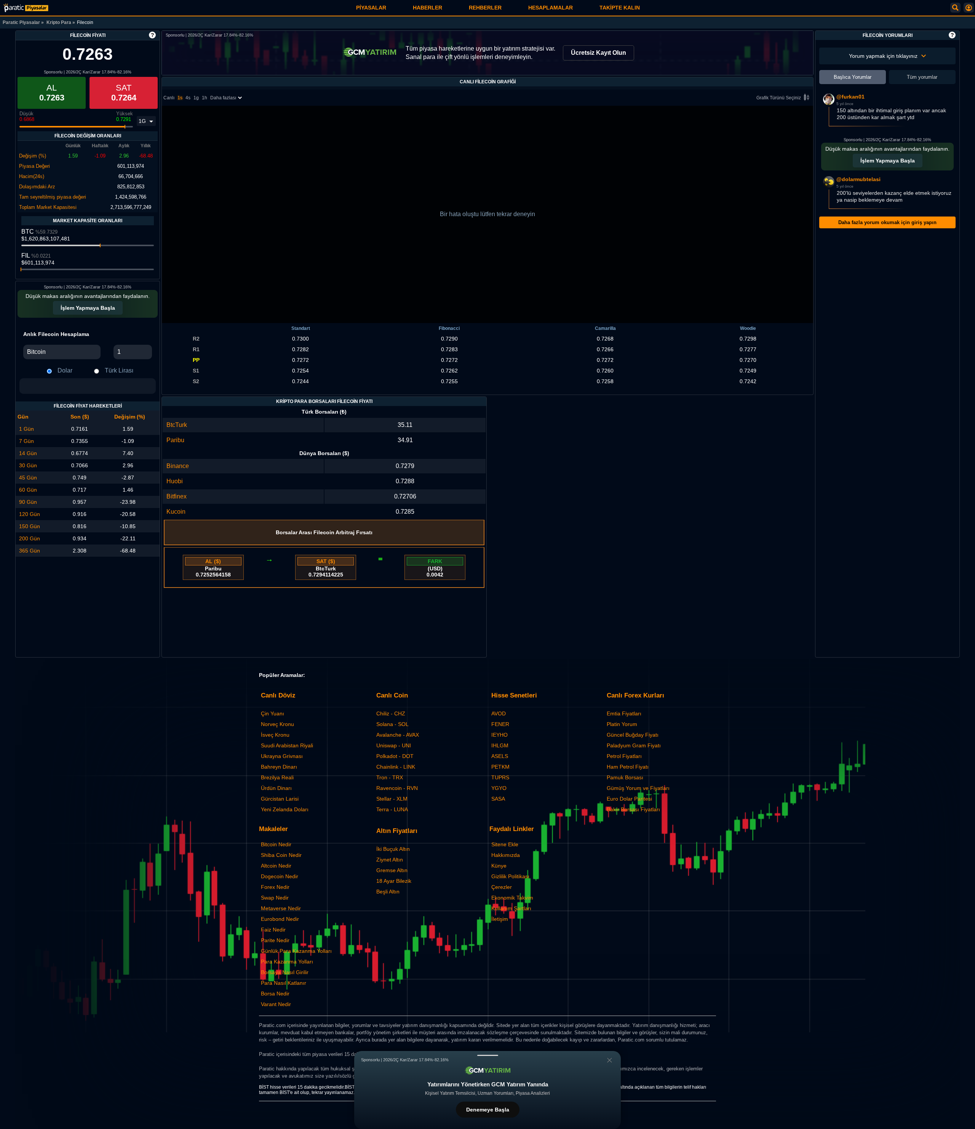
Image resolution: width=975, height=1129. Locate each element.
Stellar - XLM (392, 799)
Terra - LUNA (392, 809)
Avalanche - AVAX (397, 735)
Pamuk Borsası (625, 777)
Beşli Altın (388, 892)
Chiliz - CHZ (390, 713)
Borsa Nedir (275, 993)
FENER (500, 724)
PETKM (500, 767)
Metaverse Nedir (281, 908)
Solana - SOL (392, 724)
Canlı (168, 97)
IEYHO (499, 735)
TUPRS (500, 777)
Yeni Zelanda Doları (284, 809)
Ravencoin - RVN (397, 788)
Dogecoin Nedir (279, 876)
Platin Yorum (622, 724)
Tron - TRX (389, 777)
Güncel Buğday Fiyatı (633, 735)
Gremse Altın (392, 870)
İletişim (499, 919)
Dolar (65, 370)
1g (196, 97)
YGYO (499, 788)
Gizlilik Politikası (510, 876)
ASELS (499, 756)
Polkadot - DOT (395, 756)
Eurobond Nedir (280, 919)
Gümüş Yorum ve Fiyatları (638, 788)
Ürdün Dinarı (276, 788)
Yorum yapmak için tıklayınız (883, 56)
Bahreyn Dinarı (279, 767)
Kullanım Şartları (511, 908)
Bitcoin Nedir (276, 844)
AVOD (498, 713)
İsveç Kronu (275, 735)
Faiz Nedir (273, 930)
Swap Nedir (275, 898)
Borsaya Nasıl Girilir (284, 972)
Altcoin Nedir (276, 866)
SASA (498, 799)
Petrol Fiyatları (624, 756)
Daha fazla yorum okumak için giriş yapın (887, 222)
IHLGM (499, 745)
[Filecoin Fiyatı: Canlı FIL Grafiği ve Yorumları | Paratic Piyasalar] (26, 8)
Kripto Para (58, 22)
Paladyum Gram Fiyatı (634, 745)
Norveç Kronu (277, 724)
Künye (499, 866)
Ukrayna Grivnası (282, 756)
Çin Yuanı (272, 713)
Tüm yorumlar (922, 77)
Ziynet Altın (389, 860)
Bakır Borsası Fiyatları (633, 809)
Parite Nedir (275, 940)
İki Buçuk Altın (393, 849)
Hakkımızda (505, 855)
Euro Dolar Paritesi (629, 799)
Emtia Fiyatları (624, 713)
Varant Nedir (276, 1004)
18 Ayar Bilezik (393, 881)
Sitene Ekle (504, 844)
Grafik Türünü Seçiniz (778, 97)
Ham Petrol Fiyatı (628, 767)
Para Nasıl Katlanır (283, 983)
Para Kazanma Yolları (287, 962)
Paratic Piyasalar (21, 22)
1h (204, 97)
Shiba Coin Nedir (281, 855)
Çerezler (501, 887)
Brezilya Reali (277, 777)
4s (187, 97)
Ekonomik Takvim (512, 898)
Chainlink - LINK (395, 767)
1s (179, 97)
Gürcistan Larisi (280, 799)
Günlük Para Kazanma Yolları (296, 951)
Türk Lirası (119, 370)
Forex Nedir (275, 887)
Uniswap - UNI (393, 745)
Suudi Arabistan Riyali (287, 745)
